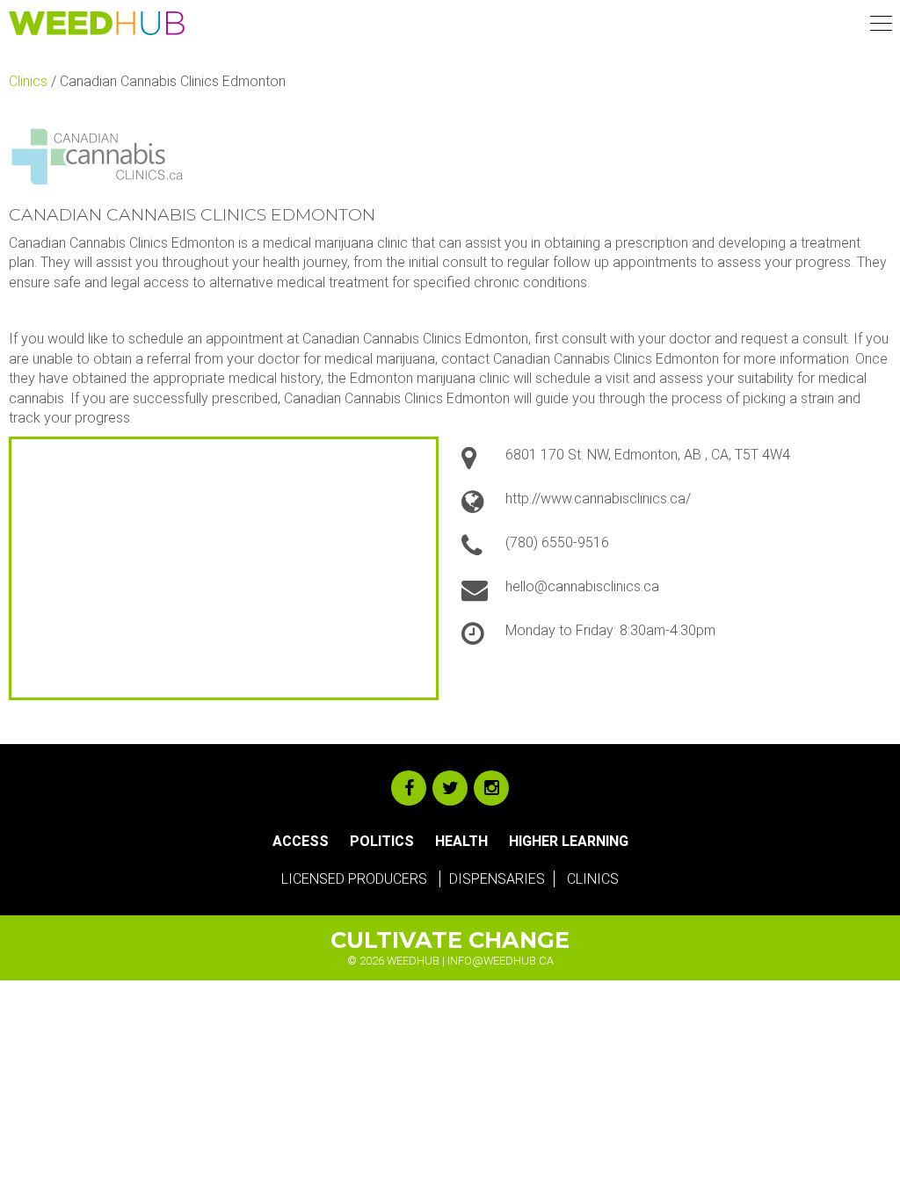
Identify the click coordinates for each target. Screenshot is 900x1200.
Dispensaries (497, 879)
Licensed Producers (354, 879)
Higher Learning (568, 841)
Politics (382, 841)
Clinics (28, 81)
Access (300, 841)
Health (461, 841)
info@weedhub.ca (500, 960)
